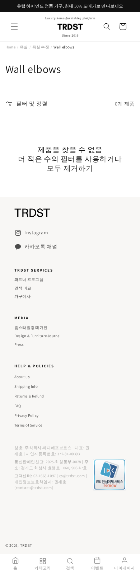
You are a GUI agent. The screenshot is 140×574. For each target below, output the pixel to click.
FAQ (17, 405)
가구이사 (22, 296)
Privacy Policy (26, 415)
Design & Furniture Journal (37, 335)
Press (19, 344)
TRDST (26, 545)
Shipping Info (26, 386)
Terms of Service (28, 425)
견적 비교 (22, 288)
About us (22, 376)
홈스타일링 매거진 (30, 327)
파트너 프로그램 (28, 279)
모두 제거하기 (70, 168)
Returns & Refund (29, 396)
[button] (14, 26)
